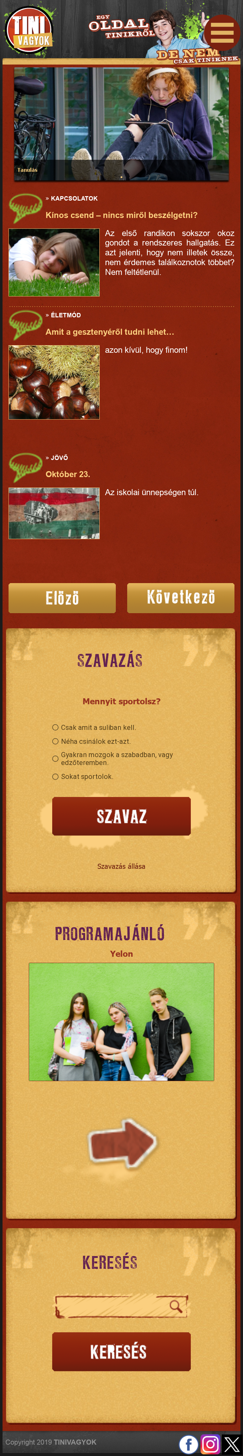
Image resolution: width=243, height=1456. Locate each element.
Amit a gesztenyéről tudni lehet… (110, 332)
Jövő (59, 457)
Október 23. (68, 474)
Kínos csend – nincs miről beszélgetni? (122, 215)
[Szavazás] (121, 817)
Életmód (66, 315)
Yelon (121, 953)
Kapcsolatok (74, 198)
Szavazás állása (121, 866)
